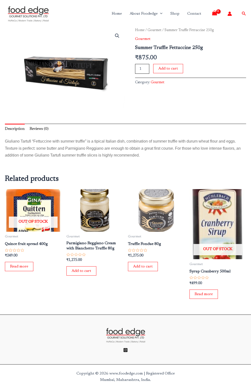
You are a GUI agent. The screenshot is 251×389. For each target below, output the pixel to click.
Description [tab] (15, 129)
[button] (117, 35)
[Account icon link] (229, 14)
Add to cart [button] (81, 271)
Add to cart (168, 69)
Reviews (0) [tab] (39, 129)
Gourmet (155, 30)
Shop (174, 14)
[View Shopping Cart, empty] (216, 14)
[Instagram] (125, 350)
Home (117, 14)
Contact (194, 14)
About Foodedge (144, 14)
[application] (160, 13)
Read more (19, 266)
